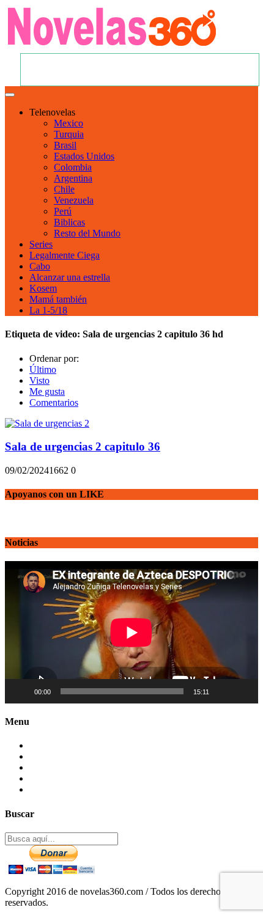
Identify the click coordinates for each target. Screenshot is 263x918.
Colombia (73, 167)
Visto (39, 380)
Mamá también (58, 299)
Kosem (43, 288)
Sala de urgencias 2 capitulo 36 (82, 446)
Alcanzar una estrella (69, 277)
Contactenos (53, 745)
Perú (63, 211)
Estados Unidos (84, 156)
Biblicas (69, 222)
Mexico (68, 123)
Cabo (39, 266)
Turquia (69, 134)
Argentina (73, 178)
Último (42, 369)
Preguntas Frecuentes (70, 756)
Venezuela (74, 200)
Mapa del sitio (56, 767)
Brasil (65, 145)
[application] (131, 632)
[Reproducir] (21, 691)
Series (41, 244)
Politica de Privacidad (71, 778)
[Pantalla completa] (242, 691)
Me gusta (47, 391)
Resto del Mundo (87, 233)
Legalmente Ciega (64, 255)
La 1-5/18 (48, 310)
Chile (64, 189)
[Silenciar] (223, 691)
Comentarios (53, 402)
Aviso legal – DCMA (71, 789)
